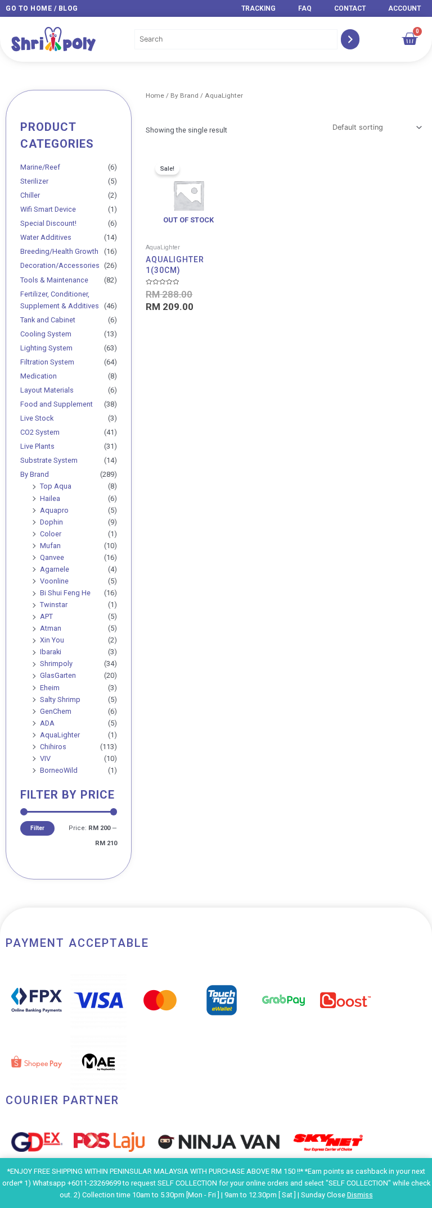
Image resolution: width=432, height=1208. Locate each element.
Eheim (50, 687)
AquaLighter (60, 735)
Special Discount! (48, 223)
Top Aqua (55, 486)
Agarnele (54, 569)
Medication (38, 376)
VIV (45, 758)
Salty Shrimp (60, 699)
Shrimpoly (56, 663)
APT (46, 616)
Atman (50, 628)
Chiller (30, 195)
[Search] (350, 39)
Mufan (50, 545)
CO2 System (40, 432)
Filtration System (47, 362)
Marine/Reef (40, 167)
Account (404, 8)
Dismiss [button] (360, 1195)
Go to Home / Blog (42, 8)
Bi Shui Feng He (65, 593)
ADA (47, 723)
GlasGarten (58, 675)
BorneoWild (59, 770)
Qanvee (52, 557)
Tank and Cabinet (47, 320)
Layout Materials (47, 390)
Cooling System (45, 334)
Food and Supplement (56, 404)
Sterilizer (34, 181)
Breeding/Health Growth (59, 251)
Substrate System (49, 460)
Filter (37, 828)
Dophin (51, 522)
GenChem (55, 711)
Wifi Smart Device (48, 209)
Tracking (258, 8)
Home (155, 95)
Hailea (50, 498)
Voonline (54, 581)
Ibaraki (50, 652)
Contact (350, 8)
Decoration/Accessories (60, 265)
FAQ (305, 8)
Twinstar (54, 604)
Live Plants (37, 446)
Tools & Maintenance (54, 280)
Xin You (52, 640)
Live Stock (36, 418)
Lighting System (46, 348)
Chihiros (53, 746)
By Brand (34, 474)
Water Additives (45, 237)
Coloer (50, 534)
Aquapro (54, 510)
